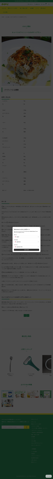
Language (16, 239)
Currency (16, 244)
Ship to (15, 234)
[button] (26, 237)
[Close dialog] (39, 227)
